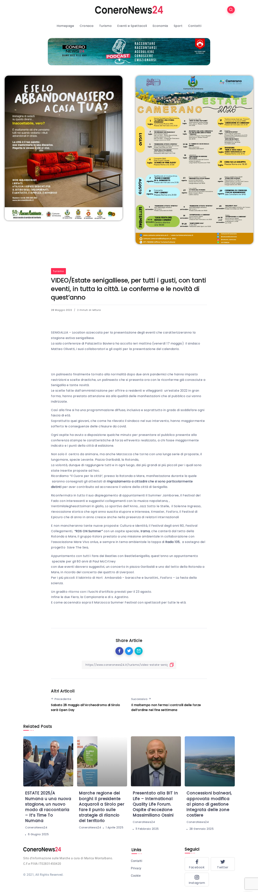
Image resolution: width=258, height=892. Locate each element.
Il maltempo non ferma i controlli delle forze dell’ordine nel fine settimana (166, 707)
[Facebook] (197, 864)
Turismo (58, 271)
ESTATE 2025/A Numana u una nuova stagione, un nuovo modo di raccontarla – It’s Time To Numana (48, 806)
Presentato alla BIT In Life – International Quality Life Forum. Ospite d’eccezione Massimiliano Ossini (155, 804)
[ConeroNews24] (129, 9)
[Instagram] (197, 879)
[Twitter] (223, 864)
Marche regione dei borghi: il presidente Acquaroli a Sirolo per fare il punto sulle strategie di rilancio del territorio (101, 806)
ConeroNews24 (36, 827)
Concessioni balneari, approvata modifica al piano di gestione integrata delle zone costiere (209, 804)
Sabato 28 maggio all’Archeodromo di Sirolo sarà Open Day (85, 707)
